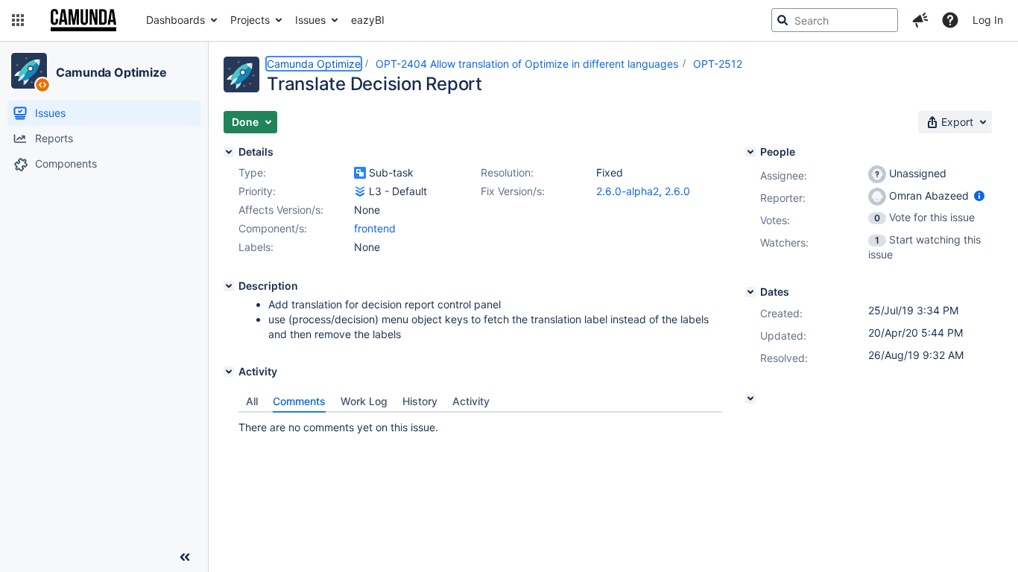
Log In (988, 19)
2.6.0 (677, 191)
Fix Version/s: (513, 191)
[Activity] (229, 371)
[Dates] (750, 292)
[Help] (950, 20)
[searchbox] (834, 20)
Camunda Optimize (111, 72)
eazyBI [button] (368, 19)
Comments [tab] (299, 401)
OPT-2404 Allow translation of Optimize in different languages (527, 63)
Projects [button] (250, 19)
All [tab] (252, 401)
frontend (375, 228)
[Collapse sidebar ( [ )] (184, 557)
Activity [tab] (471, 401)
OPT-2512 (717, 63)
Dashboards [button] (175, 19)
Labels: (256, 247)
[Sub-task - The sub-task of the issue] (360, 173)
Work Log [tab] (364, 401)
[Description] (229, 286)
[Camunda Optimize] (29, 71)
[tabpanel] (480, 424)
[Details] (229, 152)
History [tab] (419, 401)
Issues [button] (310, 19)
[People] (750, 152)
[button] (17, 20)
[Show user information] (979, 195)
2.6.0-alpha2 (627, 191)
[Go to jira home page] (83, 20)
